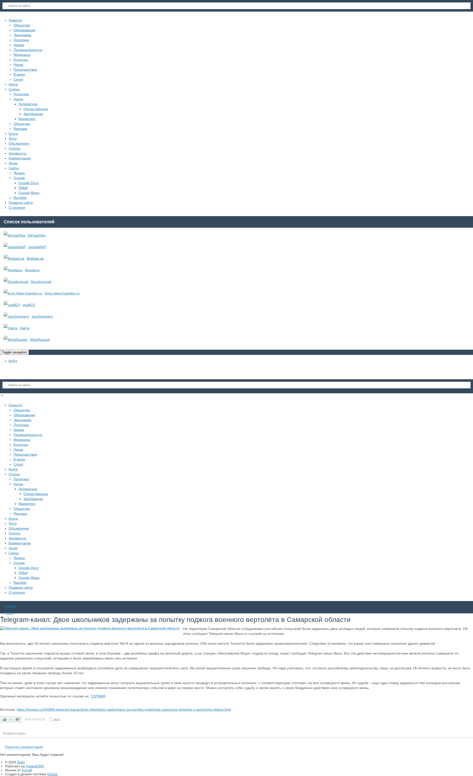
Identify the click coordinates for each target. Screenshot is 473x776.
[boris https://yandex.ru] (23, 293)
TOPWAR (98, 696)
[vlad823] (12, 305)
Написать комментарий (24, 747)
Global (52, 774)
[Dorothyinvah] (16, 282)
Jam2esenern (42, 316)
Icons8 (27, 770)
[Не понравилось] (17, 719)
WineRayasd (40, 340)
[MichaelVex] (14, 235)
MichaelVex (37, 235)
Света (24, 328)
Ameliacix (32, 270)
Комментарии (14, 733)
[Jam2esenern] (16, 316)
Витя (57, 719)
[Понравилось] (4, 719)
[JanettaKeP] (15, 247)
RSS (471, 741)
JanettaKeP (37, 247)
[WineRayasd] (15, 340)
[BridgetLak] (14, 258)
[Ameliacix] (13, 270)
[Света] (10, 328)
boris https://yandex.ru (62, 293)
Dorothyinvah (41, 282)
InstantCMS (35, 766)
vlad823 (28, 305)
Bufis (21, 762)
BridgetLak (35, 258)
